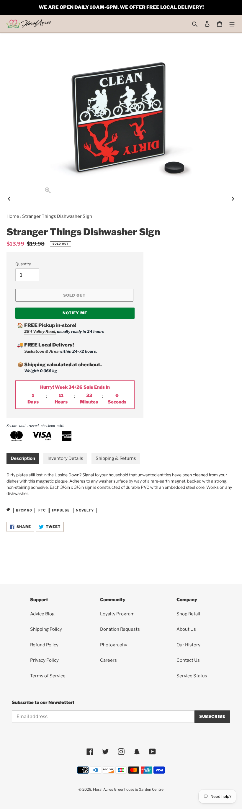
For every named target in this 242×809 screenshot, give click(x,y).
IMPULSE (61, 510)
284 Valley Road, (40, 331)
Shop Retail (188, 614)
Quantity (23, 264)
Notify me (75, 312)
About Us (186, 629)
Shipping (35, 364)
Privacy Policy (44, 660)
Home (12, 216)
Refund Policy (44, 645)
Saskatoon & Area (41, 351)
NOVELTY (85, 510)
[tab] (22, 458)
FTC (42, 510)
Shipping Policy (46, 629)
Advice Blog (42, 614)
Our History (188, 645)
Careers (108, 660)
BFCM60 (24, 510)
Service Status (191, 676)
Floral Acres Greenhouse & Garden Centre (128, 789)
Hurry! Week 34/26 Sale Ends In (75, 387)
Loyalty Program (117, 614)
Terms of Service (48, 676)
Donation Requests (120, 629)
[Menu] (232, 23)
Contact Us (188, 660)
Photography (113, 645)
